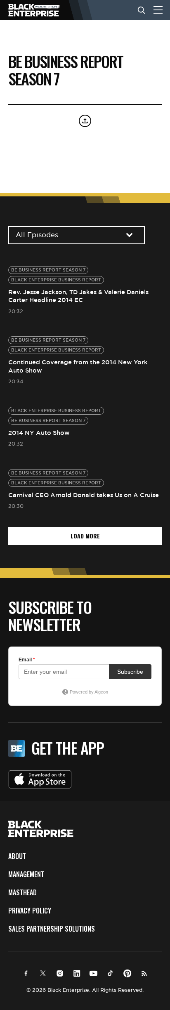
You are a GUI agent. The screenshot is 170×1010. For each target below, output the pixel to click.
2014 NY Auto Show (39, 433)
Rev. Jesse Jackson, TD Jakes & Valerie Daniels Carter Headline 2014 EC (78, 296)
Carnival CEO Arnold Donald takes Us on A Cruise (83, 495)
